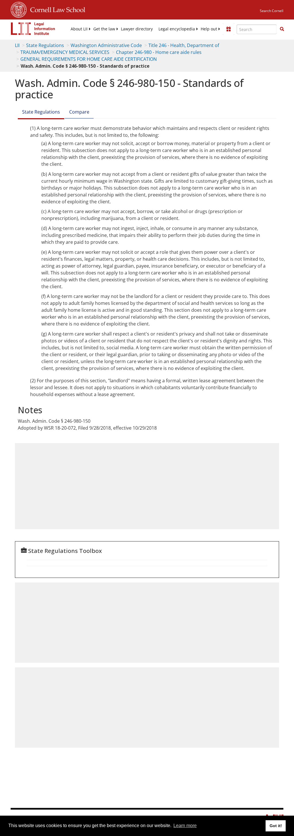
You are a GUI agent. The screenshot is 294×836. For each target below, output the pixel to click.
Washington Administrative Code (106, 45)
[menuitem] (79, 29)
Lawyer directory (137, 29)
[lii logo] (33, 28)
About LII (79, 29)
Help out (209, 29)
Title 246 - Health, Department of (183, 45)
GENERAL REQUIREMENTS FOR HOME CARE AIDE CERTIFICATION (88, 59)
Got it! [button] (276, 825)
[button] (282, 29)
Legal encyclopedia (176, 29)
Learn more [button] (185, 825)
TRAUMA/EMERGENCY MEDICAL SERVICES (64, 52)
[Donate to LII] (228, 29)
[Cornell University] (19, 9)
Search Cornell (271, 10)
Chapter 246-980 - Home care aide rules (159, 52)
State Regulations (45, 45)
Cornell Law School (56, 9)
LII (17, 45)
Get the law (104, 29)
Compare (79, 112)
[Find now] (281, 29)
